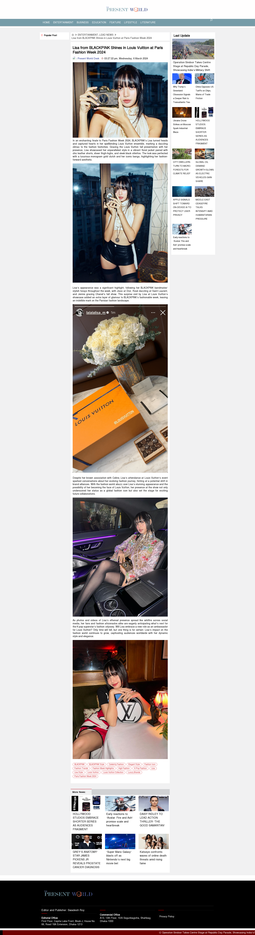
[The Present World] (127, 9)
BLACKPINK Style (96, 764)
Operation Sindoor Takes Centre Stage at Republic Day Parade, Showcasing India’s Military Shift (192, 66)
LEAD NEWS (106, 34)
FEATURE (115, 22)
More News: (79, 792)
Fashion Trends (81, 768)
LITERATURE (148, 22)
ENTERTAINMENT (63, 22)
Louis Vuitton (93, 772)
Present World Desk (88, 58)
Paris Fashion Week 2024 (85, 776)
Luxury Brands (134, 772)
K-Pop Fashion (140, 768)
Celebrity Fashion (116, 764)
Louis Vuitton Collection (113, 772)
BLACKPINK (80, 764)
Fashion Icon (149, 764)
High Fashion (124, 768)
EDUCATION (99, 22)
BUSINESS (83, 22)
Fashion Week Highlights (103, 768)
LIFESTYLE (130, 22)
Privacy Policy (166, 916)
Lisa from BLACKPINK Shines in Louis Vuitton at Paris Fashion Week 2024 (112, 38)
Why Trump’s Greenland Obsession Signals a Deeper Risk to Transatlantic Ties (181, 94)
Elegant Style (134, 764)
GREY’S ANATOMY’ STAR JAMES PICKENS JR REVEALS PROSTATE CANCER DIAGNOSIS (87, 859)
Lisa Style (79, 772)
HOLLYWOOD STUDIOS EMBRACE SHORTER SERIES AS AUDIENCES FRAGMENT (86, 821)
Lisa (153, 768)
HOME (46, 22)
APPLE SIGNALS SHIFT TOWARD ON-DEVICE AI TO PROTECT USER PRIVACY (182, 207)
